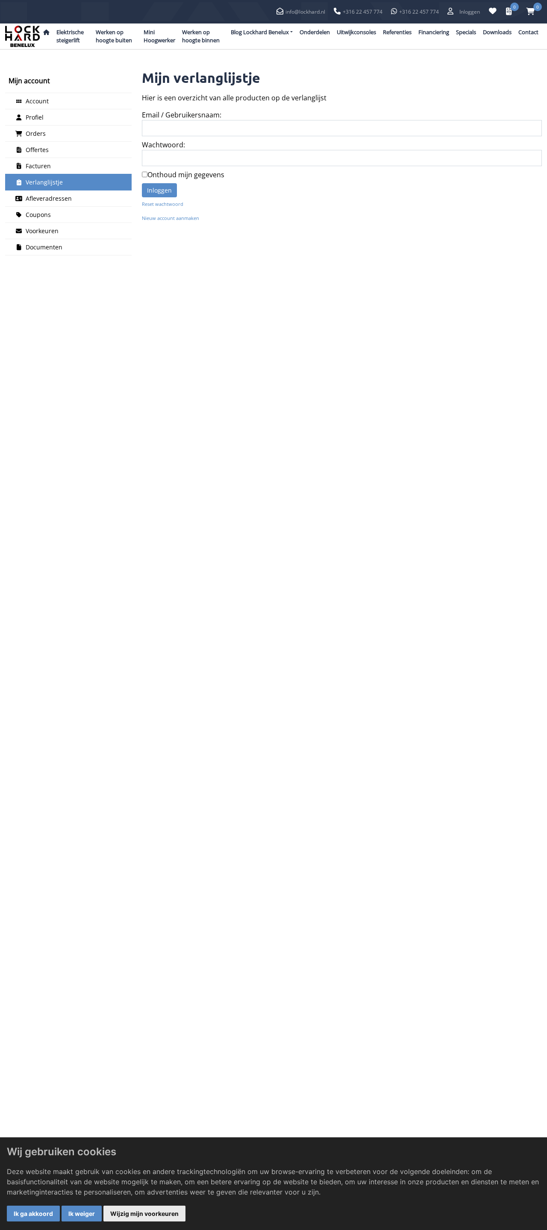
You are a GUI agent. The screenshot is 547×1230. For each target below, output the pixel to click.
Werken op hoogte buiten (114, 36)
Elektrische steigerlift (70, 36)
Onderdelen (315, 32)
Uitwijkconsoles (356, 32)
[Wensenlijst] (493, 11)
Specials (466, 32)
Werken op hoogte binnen (201, 36)
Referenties (397, 32)
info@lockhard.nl (305, 11)
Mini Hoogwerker (159, 36)
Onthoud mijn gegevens (185, 174)
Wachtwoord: (163, 144)
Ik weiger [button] (81, 1213)
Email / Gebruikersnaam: (181, 115)
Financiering (433, 32)
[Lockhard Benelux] (22, 36)
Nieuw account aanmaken (170, 218)
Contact (528, 32)
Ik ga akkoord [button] (33, 1213)
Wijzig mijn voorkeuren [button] (144, 1213)
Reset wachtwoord (162, 204)
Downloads (497, 32)
